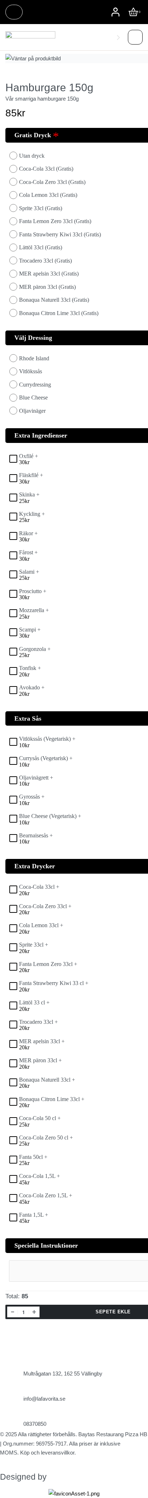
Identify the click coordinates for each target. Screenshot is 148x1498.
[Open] (135, 37)
